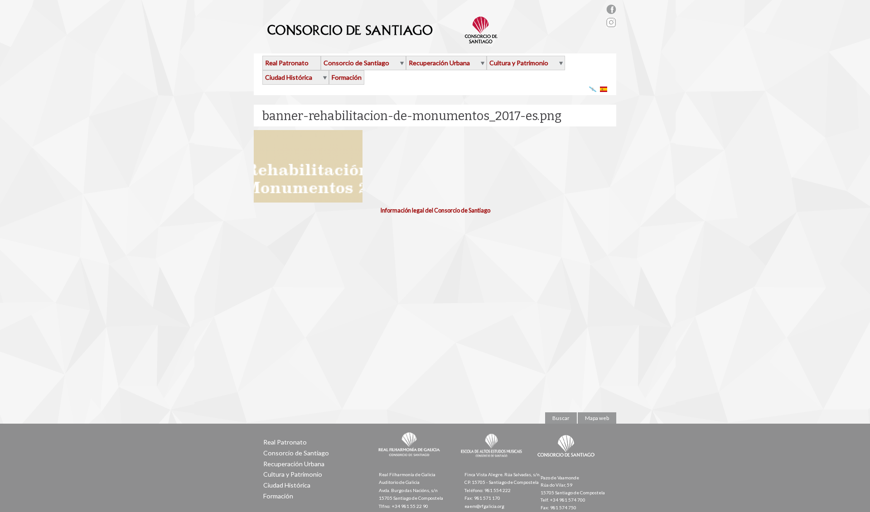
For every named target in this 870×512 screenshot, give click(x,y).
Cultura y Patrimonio (518, 63)
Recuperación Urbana (439, 63)
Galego (593, 89)
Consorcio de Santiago (356, 63)
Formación (347, 77)
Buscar (561, 418)
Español (604, 89)
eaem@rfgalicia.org (484, 506)
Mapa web (597, 418)
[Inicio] (382, 40)
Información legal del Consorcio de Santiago (435, 210)
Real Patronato (287, 63)
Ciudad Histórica (288, 77)
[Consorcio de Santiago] (568, 463)
